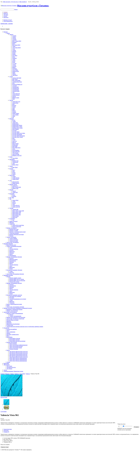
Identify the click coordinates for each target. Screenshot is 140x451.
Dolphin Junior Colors (17, 128)
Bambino (14, 42)
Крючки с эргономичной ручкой (17, 231)
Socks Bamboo (15, 150)
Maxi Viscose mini (16, 187)
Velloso (14, 74)
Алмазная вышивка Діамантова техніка (13, 371)
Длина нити (6, 440)
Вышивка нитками (8, 275)
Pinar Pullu (14, 146)
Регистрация (7, 21)
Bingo (13, 43)
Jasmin (13, 60)
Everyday (14, 130)
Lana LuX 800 (15, 154)
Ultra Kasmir (15, 153)
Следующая (3, 411)
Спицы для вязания (11, 237)
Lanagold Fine (15, 88)
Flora (13, 171)
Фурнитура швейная (11, 329)
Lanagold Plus (15, 89)
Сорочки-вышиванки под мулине (17, 299)
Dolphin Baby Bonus (17, 125)
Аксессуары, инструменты (10, 312)
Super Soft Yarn (16, 151)
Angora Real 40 (16, 93)
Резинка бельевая (13, 349)
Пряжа (8, 33)
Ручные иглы (9, 325)
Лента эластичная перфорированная (18, 345)
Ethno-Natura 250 (16, 213)
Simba (13, 72)
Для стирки (9, 366)
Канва (7, 305)
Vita (10, 199)
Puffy (13, 99)
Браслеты (11, 272)
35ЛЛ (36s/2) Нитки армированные (18, 359)
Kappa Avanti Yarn (16, 226)
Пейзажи (11, 252)
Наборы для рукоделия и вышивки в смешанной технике (18, 308)
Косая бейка (9, 337)
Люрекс (8, 333)
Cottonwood (15, 162)
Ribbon (14, 110)
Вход (11, 21)
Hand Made (6, 363)
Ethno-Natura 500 (16, 214)
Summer (14, 112)
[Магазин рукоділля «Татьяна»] (9, 5)
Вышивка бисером (8, 243)
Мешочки (11, 301)
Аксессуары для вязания (12, 242)
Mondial (11, 189)
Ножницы (8, 322)
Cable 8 (14, 191)
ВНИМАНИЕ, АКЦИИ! (7, 23)
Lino (13, 92)
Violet (13, 116)
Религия (11, 250)
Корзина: (8, 19)
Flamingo (14, 58)
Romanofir (11, 193)
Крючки (11, 235)
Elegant (14, 202)
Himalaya (11, 118)
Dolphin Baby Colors (17, 126)
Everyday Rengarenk (17, 134)
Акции (5, 370)
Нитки (8, 350)
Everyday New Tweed (17, 137)
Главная (5, 12)
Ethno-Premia (15, 216)
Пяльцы (11, 314)
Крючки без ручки (13, 229)
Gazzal (11, 166)
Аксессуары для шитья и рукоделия (15, 318)
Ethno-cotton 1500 (16, 212)
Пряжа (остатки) (13, 221)
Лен (13, 220)
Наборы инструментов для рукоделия (15, 317)
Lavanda (14, 66)
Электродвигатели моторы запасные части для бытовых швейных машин (24, 326)
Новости (6, 13)
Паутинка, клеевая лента (12, 334)
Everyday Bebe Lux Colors (18, 133)
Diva (13, 83)
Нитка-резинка (13, 343)
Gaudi (13, 59)
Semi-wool (14, 217)
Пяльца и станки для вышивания (14, 313)
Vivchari (11, 208)
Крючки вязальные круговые (16, 234)
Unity (13, 204)
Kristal (13, 172)
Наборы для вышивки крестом (14, 283)
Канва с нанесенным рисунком (14, 304)
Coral (13, 49)
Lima (13, 163)
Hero (13, 138)
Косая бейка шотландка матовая (17, 341)
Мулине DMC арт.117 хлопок (16, 279)
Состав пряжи (7, 438)
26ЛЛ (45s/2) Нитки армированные (18, 360)
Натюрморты (12, 255)
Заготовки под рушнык (15, 296)
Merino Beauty (15, 183)
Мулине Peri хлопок (14, 281)
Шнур (7, 335)
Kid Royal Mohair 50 (17, 84)
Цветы (11, 254)
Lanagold (14, 85)
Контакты (6, 17)
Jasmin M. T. (15, 185)
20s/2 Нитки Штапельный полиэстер (18, 351)
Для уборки (9, 368)
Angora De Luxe (16, 101)
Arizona (14, 38)
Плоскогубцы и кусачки (12, 320)
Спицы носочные (13, 239)
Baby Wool (15, 79)
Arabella (14, 35)
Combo (14, 121)
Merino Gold (15, 188)
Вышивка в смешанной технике (14, 309)
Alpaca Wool (15, 200)
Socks (13, 149)
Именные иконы (13, 259)
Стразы (8, 362)
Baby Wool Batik (16, 80)
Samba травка (15, 113)
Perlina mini (15, 145)
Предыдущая (4, 397)
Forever (14, 96)
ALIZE (11, 76)
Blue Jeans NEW (16, 45)
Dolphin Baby (15, 124)
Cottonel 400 (15, 209)
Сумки (11, 271)
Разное (11, 268)
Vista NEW (15, 75)
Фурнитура (6, 327)
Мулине (8, 276)
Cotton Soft (15, 192)
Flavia (13, 195)
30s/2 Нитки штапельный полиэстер (18, 354)
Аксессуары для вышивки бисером (15, 274)
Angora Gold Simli (16, 78)
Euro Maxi (14, 55)
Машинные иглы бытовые (13, 324)
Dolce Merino (15, 129)
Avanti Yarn (12, 224)
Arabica (14, 37)
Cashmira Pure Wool (17, 81)
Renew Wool (15, 164)
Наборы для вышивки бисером (14, 256)
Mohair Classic (15, 97)
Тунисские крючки (14, 233)
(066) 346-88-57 (23, 1)
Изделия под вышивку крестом (14, 295)
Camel (13, 46)
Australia (14, 39)
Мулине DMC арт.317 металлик (17, 280)
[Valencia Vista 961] (11, 396)
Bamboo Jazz (15, 160)
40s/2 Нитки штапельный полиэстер (18, 355)
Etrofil (10, 156)
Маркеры (8, 321)
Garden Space (15, 179)
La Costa (14, 63)
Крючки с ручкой (13, 230)
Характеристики (8, 429)
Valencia (11, 34)
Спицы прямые (13, 238)
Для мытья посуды (11, 367)
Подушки (11, 297)
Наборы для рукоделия (12, 310)
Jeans (13, 108)
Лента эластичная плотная (15, 346)
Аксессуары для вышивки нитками (15, 306)
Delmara (14, 51)
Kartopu (11, 168)
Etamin (14, 54)
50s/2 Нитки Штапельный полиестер (18, 356)
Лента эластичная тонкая (15, 347)
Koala (13, 62)
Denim (13, 53)
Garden (14, 176)
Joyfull (13, 139)
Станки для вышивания (15, 316)
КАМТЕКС (12, 218)
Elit (13, 117)
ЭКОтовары (7, 364)
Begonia (14, 105)
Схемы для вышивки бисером (13, 246)
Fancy (13, 170)
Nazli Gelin (12, 175)
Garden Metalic (15, 177)
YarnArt (11, 100)
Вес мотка (6, 439)
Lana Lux (14, 141)
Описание (6, 430)
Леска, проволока (10, 331)
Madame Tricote (13, 184)
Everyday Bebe (15, 131)
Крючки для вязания (11, 227)
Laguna (14, 64)
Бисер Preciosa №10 (11, 245)
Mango (14, 67)
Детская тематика (13, 249)
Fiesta (13, 56)
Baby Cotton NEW (16, 41)
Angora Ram (15, 103)
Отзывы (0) (6, 431)
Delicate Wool (15, 181)
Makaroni (11, 222)
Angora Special (15, 95)
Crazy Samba (15, 114)
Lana (10, 180)
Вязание (6, 31)
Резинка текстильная (11, 342)
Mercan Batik (15, 143)
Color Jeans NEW (16, 47)
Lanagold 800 (15, 87)
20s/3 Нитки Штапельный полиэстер (18, 352)
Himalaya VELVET (17, 155)
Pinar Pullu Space (16, 147)
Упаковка (6, 442)
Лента (7, 330)
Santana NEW (15, 71)
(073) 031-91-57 (15, 1)
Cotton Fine (15, 122)
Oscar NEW (15, 70)
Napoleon (14, 68)
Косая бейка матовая (14, 339)
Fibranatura (12, 159)
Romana (14, 196)
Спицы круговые (13, 241)
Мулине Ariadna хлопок (15, 277)
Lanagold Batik (15, 91)
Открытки (11, 302)
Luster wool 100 (16, 206)
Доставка (6, 14)
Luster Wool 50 (15, 205)
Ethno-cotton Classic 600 (18, 210)
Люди (10, 247)
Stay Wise (11, 197)
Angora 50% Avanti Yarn (18, 225)
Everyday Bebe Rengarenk (18, 135)
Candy (13, 201)
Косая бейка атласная (14, 338)
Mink (13, 109)
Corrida (14, 50)
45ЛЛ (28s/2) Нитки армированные (18, 358)
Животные (12, 251)
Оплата (5, 16)
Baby (13, 104)
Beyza (13, 120)
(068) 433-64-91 (6, 1)
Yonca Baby (15, 158)
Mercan (14, 142)
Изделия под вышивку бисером (14, 270)
